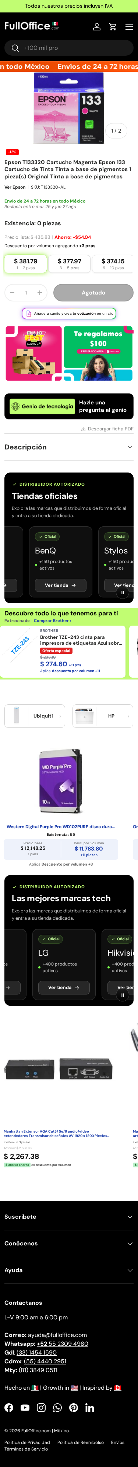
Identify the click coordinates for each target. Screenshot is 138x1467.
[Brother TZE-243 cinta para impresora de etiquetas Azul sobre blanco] (20, 645)
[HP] (84, 716)
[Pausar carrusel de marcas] (122, 592)
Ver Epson (14, 187)
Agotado (93, 292)
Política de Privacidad (27, 1442)
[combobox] (69, 48)
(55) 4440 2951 (45, 1361)
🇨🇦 (117, 1388)
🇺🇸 (74, 1388)
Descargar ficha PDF (111, 429)
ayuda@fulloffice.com (57, 1335)
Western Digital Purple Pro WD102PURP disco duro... (61, 827)
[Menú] (129, 27)
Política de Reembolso (80, 1442)
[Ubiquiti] (16, 716)
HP (111, 716)
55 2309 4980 (62, 1344)
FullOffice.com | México (45, 1431)
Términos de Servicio (26, 1449)
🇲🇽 (35, 1388)
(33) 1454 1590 (37, 1352)
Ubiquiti (43, 716)
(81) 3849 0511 (38, 1370)
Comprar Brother (51, 620)
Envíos (117, 1442)
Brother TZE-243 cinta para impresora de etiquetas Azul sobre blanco (81, 640)
